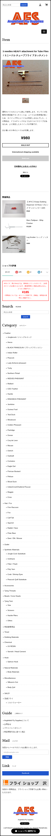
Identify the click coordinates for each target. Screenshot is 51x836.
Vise (9, 605)
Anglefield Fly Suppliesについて (16, 720)
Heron (10, 342)
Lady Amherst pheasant (17, 363)
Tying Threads (10, 591)
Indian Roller (12, 353)
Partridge (11, 430)
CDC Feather (13, 389)
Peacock (11, 358)
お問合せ (7, 724)
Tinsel (6, 632)
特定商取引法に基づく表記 (14, 732)
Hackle (10, 394)
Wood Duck (12, 482)
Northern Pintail (14, 373)
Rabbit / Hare (13, 528)
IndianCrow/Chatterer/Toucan (19, 487)
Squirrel (11, 523)
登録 (7, 757)
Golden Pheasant (14, 425)
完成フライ (8, 698)
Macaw (10, 446)
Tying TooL (8, 601)
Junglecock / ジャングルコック (20, 337)
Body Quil (11, 687)
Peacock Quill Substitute (17, 579)
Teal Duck (11, 415)
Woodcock (12, 420)
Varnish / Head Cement (17, 652)
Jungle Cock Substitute (17, 554)
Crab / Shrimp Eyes (15, 574)
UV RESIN (12, 646)
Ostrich (10, 451)
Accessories (9, 586)
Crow (10, 497)
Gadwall (11, 456)
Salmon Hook (13, 662)
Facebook (25, 773)
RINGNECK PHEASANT (17, 399)
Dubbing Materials (11, 637)
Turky (10, 368)
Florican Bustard (14, 471)
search (24, 5)
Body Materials (13, 672)
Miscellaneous (10, 678)
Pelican (10, 476)
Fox (9, 513)
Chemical (8, 642)
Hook (6, 658)
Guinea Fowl (12, 409)
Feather (7, 333)
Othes (10, 621)
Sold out (25, 158)
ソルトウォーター (14, 703)
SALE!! (7, 693)
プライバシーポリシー (13, 728)
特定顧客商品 (9, 627)
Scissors (11, 610)
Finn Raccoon (13, 507)
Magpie (10, 492)
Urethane (11, 559)
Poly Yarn (11, 569)
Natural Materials (11, 668)
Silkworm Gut (13, 682)
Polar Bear (12, 533)
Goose (10, 435)
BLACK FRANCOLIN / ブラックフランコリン (25, 348)
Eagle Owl (11, 466)
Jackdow (11, 404)
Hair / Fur (8, 503)
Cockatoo (11, 461)
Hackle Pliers (13, 615)
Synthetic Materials (11, 550)
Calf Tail (11, 518)
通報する (25, 172)
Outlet (6, 544)
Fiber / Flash (12, 564)
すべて (7, 272)
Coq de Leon (13, 440)
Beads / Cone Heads (12, 596)
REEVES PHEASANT (16, 378)
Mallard (10, 384)
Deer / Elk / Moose (15, 538)
